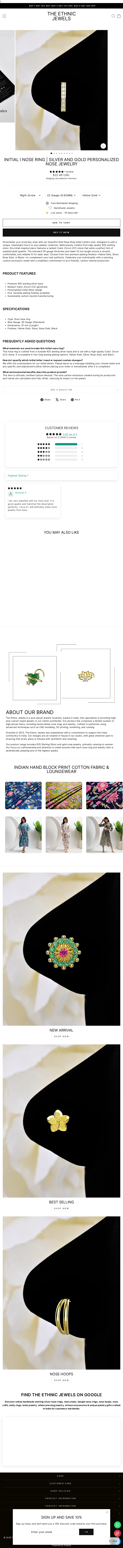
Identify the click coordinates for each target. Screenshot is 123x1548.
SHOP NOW (61, 1036)
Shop (60, 1476)
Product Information (60, 1498)
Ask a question (61, 390)
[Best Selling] (61, 1121)
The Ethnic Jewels (61, 16)
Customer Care (61, 1483)
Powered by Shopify (61, 1545)
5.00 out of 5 (70, 434)
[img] (15, 488)
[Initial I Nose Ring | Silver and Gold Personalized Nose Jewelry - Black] (27, 615)
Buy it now (61, 232)
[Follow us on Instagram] (117, 1533)
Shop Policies (61, 1491)
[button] (57, 171)
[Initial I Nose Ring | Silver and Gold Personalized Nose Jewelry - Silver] (23, 615)
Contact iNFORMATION (60, 1506)
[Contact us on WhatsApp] (117, 1524)
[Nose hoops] (61, 1293)
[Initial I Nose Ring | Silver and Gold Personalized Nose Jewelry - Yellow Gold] (20, 615)
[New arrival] (61, 949)
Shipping (50, 178)
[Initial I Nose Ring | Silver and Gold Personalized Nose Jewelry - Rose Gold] (31, 615)
